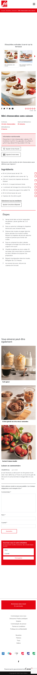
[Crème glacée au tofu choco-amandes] (18, 402)
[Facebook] (18, 661)
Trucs (18, 640)
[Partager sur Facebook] (1, 108)
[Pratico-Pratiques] (3, 653)
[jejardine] (34, 653)
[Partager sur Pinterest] (7, 108)
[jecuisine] (22, 653)
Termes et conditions (18, 626)
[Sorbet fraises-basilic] (18, 442)
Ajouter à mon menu (12, 154)
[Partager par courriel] (12, 108)
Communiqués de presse (18, 624)
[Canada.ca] (29, 669)
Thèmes (18, 638)
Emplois (18, 621)
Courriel (4, 522)
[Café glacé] (18, 363)
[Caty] (16, 653)
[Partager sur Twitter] (4, 108)
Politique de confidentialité (18, 629)
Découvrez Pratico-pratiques (19, 618)
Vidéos (18, 643)
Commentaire (6, 492)
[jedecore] (28, 653)
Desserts (14, 10)
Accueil (3, 10)
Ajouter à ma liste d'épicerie (11, 204)
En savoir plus (18, 605)
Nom (3, 515)
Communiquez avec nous (18, 616)
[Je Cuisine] (4, 4)
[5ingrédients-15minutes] (9, 653)
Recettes (8, 10)
